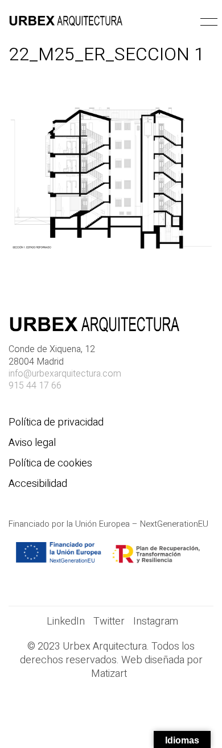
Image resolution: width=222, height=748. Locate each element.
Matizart (111, 674)
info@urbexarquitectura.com (65, 374)
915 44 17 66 (35, 386)
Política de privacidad (56, 422)
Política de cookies (50, 463)
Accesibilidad (38, 484)
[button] (206, 22)
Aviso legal (32, 443)
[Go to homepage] (65, 22)
